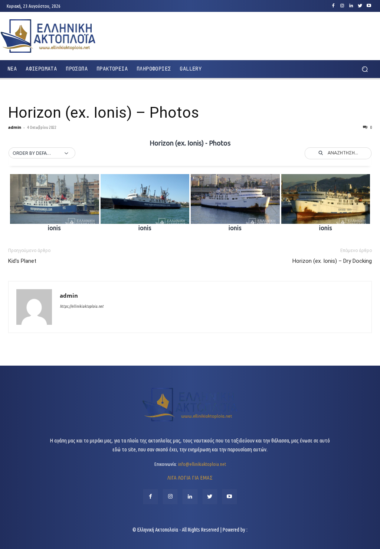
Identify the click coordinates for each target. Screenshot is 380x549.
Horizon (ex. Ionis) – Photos (103, 112)
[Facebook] (333, 5)
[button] (364, 69)
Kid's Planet (22, 261)
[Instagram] (342, 5)
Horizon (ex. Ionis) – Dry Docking (332, 261)
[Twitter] (360, 5)
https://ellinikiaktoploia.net (82, 306)
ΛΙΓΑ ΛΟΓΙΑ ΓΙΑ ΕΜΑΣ (190, 477)
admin (14, 127)
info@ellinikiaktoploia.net (202, 464)
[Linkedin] (351, 5)
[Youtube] (368, 5)
